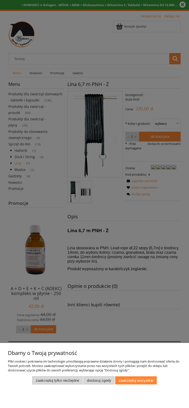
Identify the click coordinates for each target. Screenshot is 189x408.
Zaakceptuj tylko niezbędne (57, 380)
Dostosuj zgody (99, 380)
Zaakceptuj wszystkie (136, 380)
